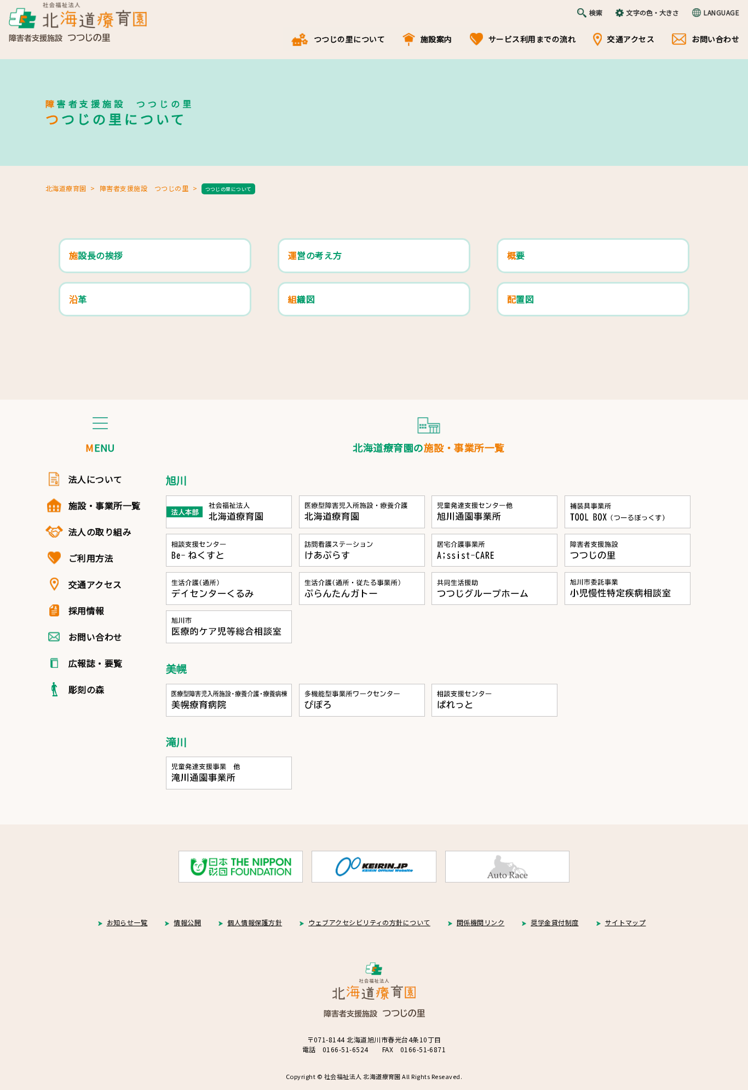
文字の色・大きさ (652, 12)
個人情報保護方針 (254, 922)
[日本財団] (241, 867)
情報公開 (187, 922)
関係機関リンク (480, 922)
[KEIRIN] (374, 867)
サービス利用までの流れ (532, 38)
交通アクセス (630, 38)
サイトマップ (625, 922)
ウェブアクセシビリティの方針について (369, 922)
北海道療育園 (66, 188)
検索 (595, 12)
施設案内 (436, 38)
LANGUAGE (721, 12)
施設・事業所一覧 (104, 505)
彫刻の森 (86, 689)
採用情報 (86, 610)
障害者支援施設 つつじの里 (144, 188)
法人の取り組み (99, 531)
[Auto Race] (507, 867)
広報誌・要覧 (95, 663)
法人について (95, 479)
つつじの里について (349, 38)
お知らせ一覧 (127, 922)
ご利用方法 (90, 557)
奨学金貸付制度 (554, 922)
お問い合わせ (715, 38)
